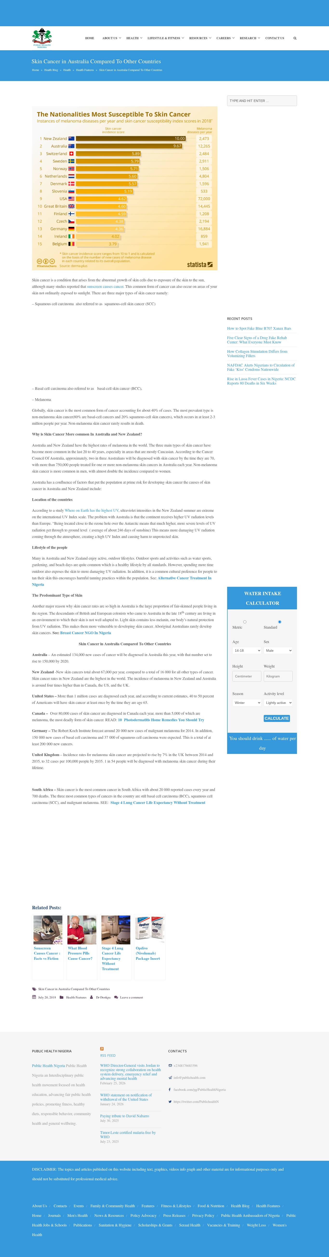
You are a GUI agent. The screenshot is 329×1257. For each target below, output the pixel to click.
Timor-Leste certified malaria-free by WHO (128, 1134)
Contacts (60, 1205)
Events (79, 1205)
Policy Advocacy (144, 1215)
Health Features (85, 70)
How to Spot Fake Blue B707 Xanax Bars (259, 328)
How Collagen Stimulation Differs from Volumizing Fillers (257, 353)
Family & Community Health (113, 1205)
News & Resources (109, 1215)
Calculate (277, 718)
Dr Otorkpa (103, 997)
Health (132, 38)
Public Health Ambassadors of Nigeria (250, 1215)
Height (237, 666)
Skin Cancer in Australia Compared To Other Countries (74, 989)
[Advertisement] (119, 13)
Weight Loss (256, 1224)
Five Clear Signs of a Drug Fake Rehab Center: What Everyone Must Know (257, 339)
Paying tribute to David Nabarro (124, 1116)
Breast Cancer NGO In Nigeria (85, 632)
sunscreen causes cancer (105, 286)
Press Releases (174, 1215)
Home (89, 38)
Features (148, 1205)
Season (237, 693)
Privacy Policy (203, 1215)
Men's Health (77, 1215)
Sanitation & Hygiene (115, 1224)
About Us (109, 38)
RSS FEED (108, 1055)
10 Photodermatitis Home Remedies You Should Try (161, 719)
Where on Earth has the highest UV (91, 510)
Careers (224, 38)
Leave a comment (131, 997)
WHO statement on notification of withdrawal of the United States (126, 1097)
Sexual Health (189, 1224)
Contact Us (274, 38)
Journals (54, 1215)
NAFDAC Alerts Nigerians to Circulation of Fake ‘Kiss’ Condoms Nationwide (261, 367)
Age (235, 641)
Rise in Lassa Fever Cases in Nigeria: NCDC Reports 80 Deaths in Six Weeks (261, 380)
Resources (198, 38)
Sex (266, 641)
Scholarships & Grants (155, 1224)
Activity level (274, 693)
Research (248, 38)
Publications (82, 1224)
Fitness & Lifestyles (176, 1205)
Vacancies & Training (223, 1224)
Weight (269, 666)
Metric (237, 627)
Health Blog (51, 70)
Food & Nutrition (211, 1205)
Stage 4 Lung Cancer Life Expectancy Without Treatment (158, 802)
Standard (271, 627)
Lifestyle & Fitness (164, 38)
